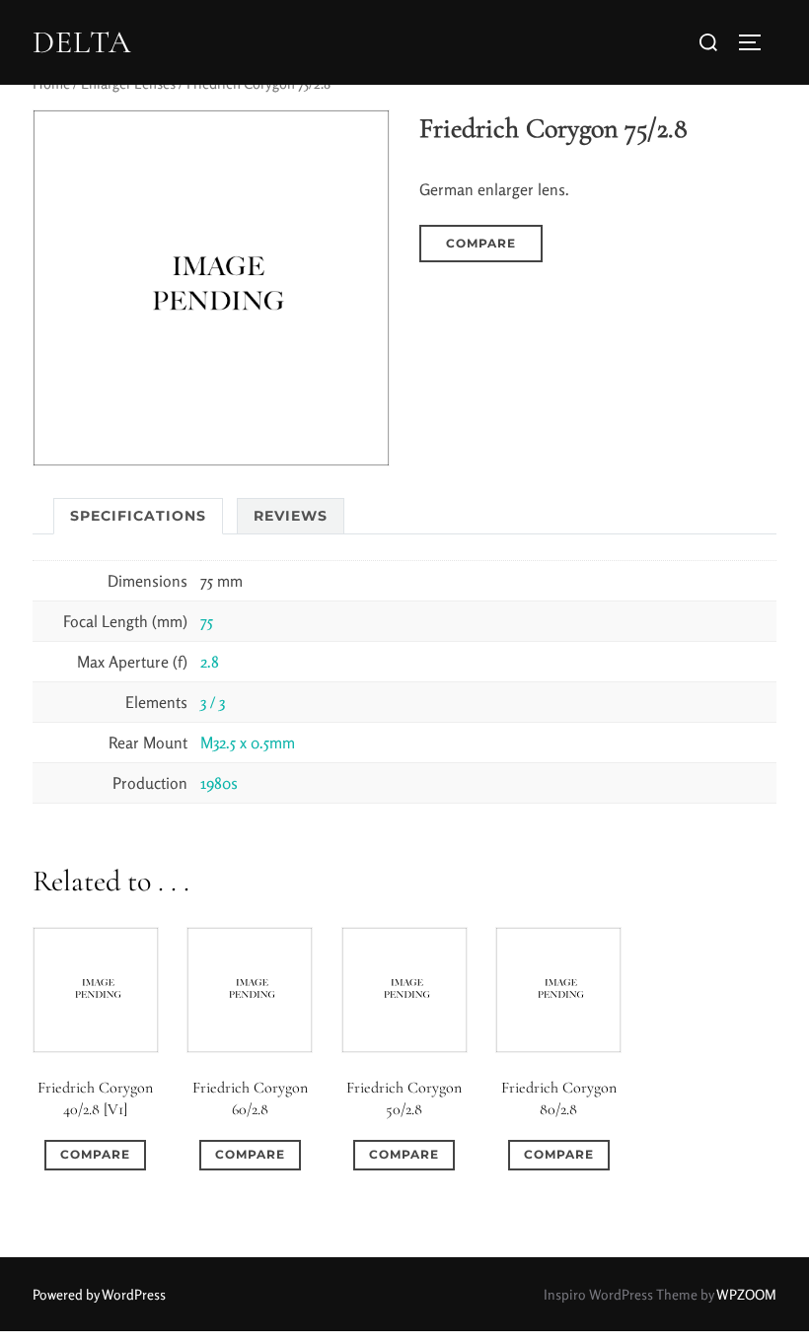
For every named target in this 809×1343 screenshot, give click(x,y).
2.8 (209, 662)
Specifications (138, 516)
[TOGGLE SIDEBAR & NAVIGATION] (756, 42)
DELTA (82, 42)
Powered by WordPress (99, 1294)
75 (206, 621)
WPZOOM (746, 1294)
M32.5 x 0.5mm (247, 742)
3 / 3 (212, 702)
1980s (219, 783)
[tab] (138, 516)
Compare (481, 243)
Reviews (291, 516)
